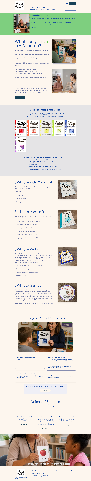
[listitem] (45, 128)
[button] (67, 3)
